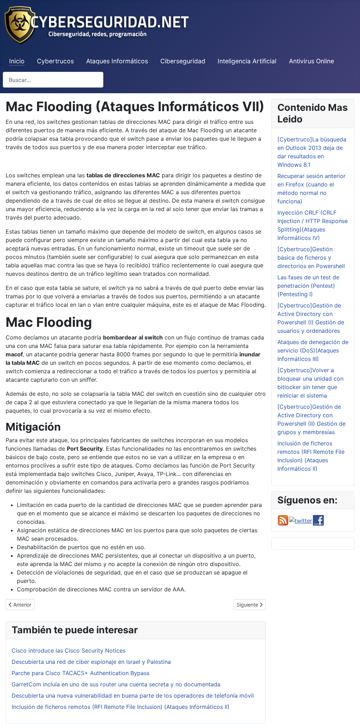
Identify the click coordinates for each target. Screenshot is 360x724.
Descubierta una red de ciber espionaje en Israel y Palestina (91, 661)
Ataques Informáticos (117, 61)
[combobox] (53, 80)
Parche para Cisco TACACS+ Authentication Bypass (80, 673)
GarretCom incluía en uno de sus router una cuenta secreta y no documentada (116, 684)
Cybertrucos (55, 61)
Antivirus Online (311, 61)
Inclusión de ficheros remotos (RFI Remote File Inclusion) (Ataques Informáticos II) (121, 706)
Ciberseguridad (182, 61)
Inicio (17, 61)
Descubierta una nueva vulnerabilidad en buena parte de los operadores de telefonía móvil (133, 695)
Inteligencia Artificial (247, 61)
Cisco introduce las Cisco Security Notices (69, 650)
